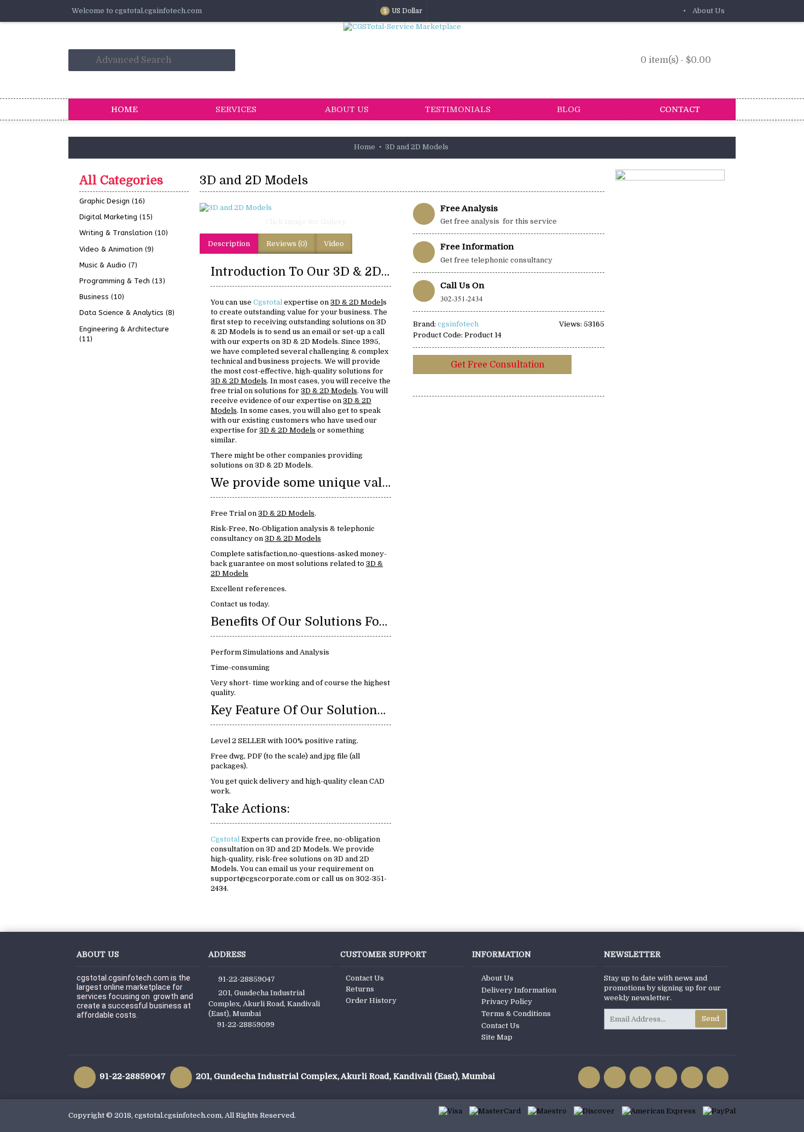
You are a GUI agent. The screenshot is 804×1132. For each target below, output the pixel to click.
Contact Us (365, 978)
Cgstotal (268, 302)
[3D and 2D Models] (301, 208)
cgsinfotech (458, 324)
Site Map (496, 1037)
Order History (371, 1000)
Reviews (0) (286, 244)
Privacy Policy (506, 1002)
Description (229, 244)
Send (710, 1018)
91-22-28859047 (246, 979)
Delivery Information (518, 990)
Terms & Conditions (516, 1014)
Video (334, 244)
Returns (360, 989)
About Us (497, 978)
